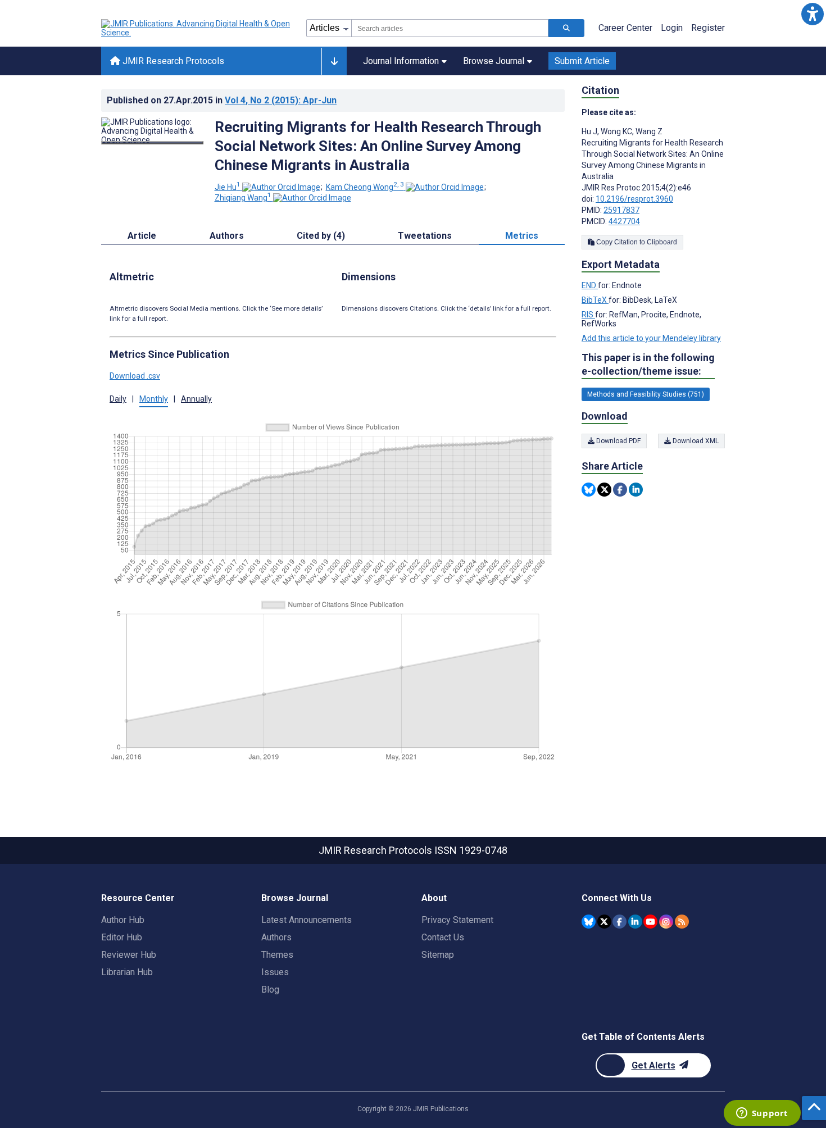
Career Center (625, 27)
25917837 (621, 210)
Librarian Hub (127, 972)
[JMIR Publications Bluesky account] (589, 922)
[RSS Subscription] (682, 922)
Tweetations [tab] (425, 235)
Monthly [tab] (153, 398)
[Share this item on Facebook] (620, 490)
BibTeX (595, 299)
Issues (275, 972)
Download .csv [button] (135, 375)
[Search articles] (566, 28)
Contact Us (442, 937)
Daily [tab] (118, 398)
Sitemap (437, 954)
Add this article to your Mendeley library (651, 338)
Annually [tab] (196, 398)
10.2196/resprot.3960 (634, 198)
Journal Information (401, 61)
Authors (276, 937)
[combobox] (449, 28)
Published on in (222, 100)
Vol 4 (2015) (281, 100)
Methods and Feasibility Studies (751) (645, 394)
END (590, 285)
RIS (588, 314)
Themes (277, 954)
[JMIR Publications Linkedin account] (635, 922)
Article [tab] (142, 235)
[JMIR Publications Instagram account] (666, 922)
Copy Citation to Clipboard (635, 242)
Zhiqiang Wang (243, 197)
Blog (270, 989)
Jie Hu (227, 187)
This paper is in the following (648, 364)
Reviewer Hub (128, 954)
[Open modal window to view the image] (152, 142)
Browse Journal (493, 61)
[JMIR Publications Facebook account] (619, 922)
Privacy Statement (457, 920)
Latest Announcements (306, 920)
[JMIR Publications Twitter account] (604, 922)
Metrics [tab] (521, 235)
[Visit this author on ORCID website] (281, 187)
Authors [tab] (227, 235)
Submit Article (582, 61)
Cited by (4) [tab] (321, 235)
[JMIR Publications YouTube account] (650, 922)
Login (672, 27)
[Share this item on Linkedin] (636, 490)
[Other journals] (334, 61)
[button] (812, 13)
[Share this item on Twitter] (604, 490)
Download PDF (617, 441)
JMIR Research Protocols (172, 61)
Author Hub (122, 920)
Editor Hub (121, 937)
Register (708, 27)
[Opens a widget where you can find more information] (762, 1114)
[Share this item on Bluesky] (589, 490)
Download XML (695, 441)
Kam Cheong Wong (365, 187)
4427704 (624, 221)
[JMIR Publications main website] (196, 28)
